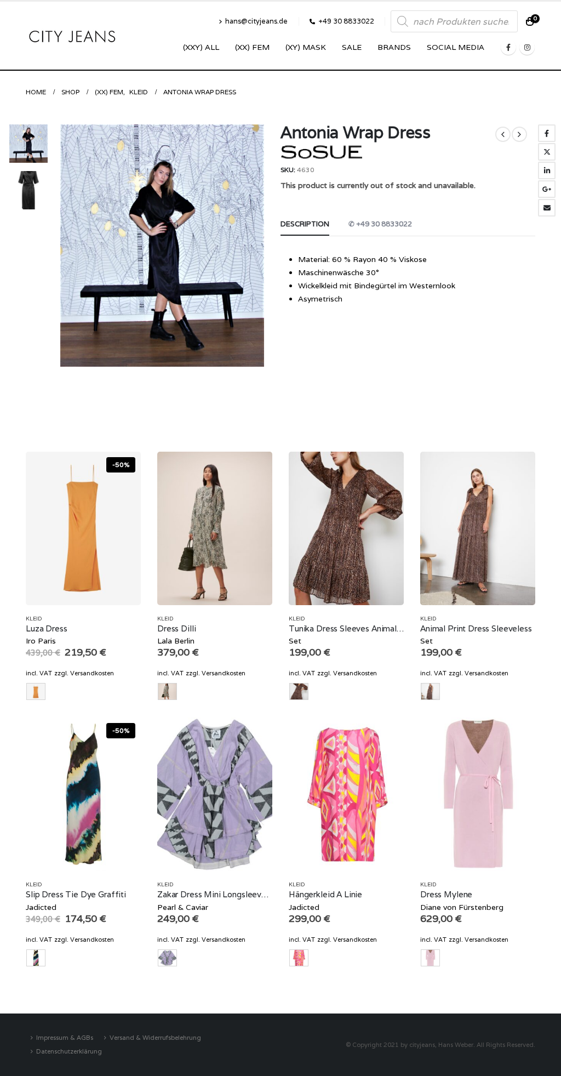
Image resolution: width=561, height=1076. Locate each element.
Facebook (547, 133)
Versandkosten (92, 673)
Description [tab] (304, 224)
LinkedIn (547, 170)
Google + (547, 189)
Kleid (34, 618)
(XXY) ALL (201, 47)
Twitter (547, 152)
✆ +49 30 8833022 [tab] (380, 224)
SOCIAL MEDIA (455, 47)
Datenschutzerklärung (69, 1051)
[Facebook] (508, 47)
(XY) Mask (305, 47)
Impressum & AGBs (64, 1037)
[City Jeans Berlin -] (72, 36)
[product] (214, 528)
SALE (352, 47)
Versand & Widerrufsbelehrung (155, 1037)
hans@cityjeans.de (256, 21)
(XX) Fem (252, 47)
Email (547, 208)
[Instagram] (527, 47)
